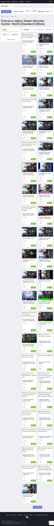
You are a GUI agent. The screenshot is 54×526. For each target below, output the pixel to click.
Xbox (16, 11)
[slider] (2, 31)
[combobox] (51, 1)
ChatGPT (34, 11)
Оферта (31, 514)
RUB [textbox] (50, 1)
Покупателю (15, 1)
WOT (48, 11)
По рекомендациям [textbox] (39, 29)
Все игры (7, 11)
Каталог (8, 1)
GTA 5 (28, 11)
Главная (3, 1)
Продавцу (21, 1)
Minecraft (42, 11)
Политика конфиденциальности (41, 514)
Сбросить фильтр (11, 39)
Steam (22, 11)
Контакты (28, 1)
